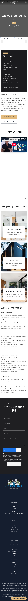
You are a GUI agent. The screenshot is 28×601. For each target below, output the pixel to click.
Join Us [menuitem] (14, 527)
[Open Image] (7, 41)
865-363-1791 (14, 502)
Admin (19, 594)
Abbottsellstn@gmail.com (14, 508)
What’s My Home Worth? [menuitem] (14, 551)
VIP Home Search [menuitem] (14, 549)
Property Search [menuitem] (14, 544)
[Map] (14, 178)
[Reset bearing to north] (26, 199)
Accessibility (4, 596)
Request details (9, 116)
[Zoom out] (26, 197)
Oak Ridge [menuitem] (14, 566)
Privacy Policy (11, 460)
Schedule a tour (9, 121)
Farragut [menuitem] (14, 564)
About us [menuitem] (14, 523)
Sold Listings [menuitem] (14, 553)
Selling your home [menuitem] (14, 547)
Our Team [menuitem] (14, 525)
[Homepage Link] (14, 2)
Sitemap (23, 594)
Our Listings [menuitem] (14, 542)
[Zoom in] (26, 195)
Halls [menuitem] (14, 571)
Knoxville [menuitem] (14, 562)
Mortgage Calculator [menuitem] (14, 555)
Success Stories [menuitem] (14, 529)
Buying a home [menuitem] (14, 540)
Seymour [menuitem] (14, 569)
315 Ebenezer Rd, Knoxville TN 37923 (14, 513)
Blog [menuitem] (14, 534)
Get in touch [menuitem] (14, 531)
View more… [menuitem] (14, 573)
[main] (14, 237)
